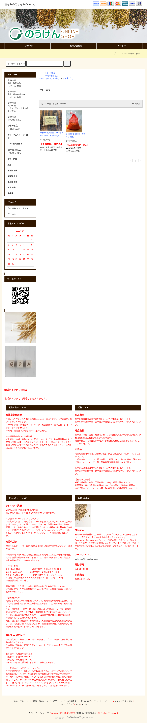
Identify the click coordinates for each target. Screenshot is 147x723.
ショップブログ (67, 704)
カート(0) (122, 46)
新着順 (63, 104)
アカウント (30, 46)
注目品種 (12, 214)
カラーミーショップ (38, 713)
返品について (59, 701)
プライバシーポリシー (103, 701)
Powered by (59, 718)
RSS (78, 704)
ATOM (84, 704)
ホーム (42, 79)
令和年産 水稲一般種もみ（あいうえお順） (52, 76)
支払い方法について (22, 701)
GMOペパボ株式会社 (86, 713)
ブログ (117, 53)
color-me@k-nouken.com (86, 559)
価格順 (55, 104)
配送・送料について (42, 701)
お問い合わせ (76, 46)
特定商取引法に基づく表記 (79, 701)
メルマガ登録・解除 (131, 53)
